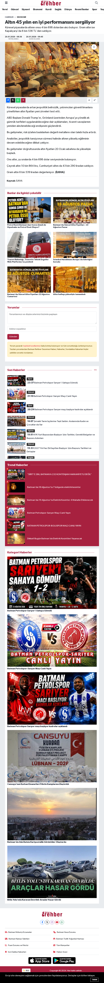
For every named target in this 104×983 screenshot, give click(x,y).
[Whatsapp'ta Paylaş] (18, 100)
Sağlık (58, 9)
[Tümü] (95, 370)
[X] (47, 922)
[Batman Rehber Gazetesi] (51, 3)
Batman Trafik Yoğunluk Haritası (70, 939)
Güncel (15, 9)
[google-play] (64, 960)
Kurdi (48, 9)
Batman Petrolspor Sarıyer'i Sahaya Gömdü (52, 383)
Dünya (68, 9)
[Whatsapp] (62, 922)
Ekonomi (37, 9)
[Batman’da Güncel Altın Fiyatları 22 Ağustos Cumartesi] (29, 279)
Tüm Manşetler (63, 945)
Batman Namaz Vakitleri (19, 939)
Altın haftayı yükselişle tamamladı (69, 294)
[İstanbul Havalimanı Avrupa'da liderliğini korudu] (75, 245)
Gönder (13, 337)
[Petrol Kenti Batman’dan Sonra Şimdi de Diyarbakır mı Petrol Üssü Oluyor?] (29, 210)
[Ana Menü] (6, 3)
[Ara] (96, 3)
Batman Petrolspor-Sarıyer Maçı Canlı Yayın (52, 396)
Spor (94, 9)
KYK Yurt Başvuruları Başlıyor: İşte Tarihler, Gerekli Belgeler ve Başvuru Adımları (61, 436)
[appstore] (40, 960)
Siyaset (26, 9)
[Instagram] (52, 922)
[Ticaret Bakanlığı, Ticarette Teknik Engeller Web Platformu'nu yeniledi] (29, 245)
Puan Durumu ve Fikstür (18, 945)
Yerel (5, 9)
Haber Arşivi (62, 952)
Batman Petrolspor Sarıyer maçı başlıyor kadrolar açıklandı (60, 409)
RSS (27, 971)
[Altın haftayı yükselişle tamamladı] (75, 279)
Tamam (94, 979)
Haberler (9, 17)
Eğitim (31, 431)
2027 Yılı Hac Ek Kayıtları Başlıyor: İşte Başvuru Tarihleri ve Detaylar (59, 450)
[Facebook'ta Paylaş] (8, 100)
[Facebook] (42, 922)
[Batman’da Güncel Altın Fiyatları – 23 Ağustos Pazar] (75, 210)
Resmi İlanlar (82, 9)
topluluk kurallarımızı (32, 346)
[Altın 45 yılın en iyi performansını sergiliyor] (52, 69)
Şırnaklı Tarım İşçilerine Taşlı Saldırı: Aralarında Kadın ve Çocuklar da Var (57, 423)
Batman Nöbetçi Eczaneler (20, 932)
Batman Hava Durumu (66, 932)
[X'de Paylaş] (13, 100)
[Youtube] (57, 922)
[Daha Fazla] (23, 100)
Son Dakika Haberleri (17, 952)
